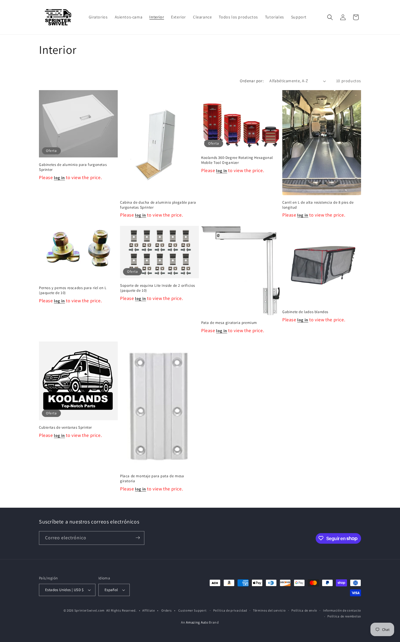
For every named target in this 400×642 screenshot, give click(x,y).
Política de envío (304, 610)
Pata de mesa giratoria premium (229, 322)
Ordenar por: (252, 80)
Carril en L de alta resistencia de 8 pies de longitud (317, 205)
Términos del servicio (269, 610)
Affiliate (148, 610)
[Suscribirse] (137, 538)
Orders (166, 610)
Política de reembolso (344, 616)
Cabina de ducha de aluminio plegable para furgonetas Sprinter (158, 205)
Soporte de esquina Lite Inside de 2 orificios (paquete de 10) (157, 288)
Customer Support (192, 610)
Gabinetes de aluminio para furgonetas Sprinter (73, 167)
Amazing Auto (197, 622)
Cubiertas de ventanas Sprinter (65, 427)
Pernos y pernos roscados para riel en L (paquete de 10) (72, 290)
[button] (330, 17)
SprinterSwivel (85, 610)
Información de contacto (342, 610)
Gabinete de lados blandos (305, 312)
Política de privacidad (230, 610)
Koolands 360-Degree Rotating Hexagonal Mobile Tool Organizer (237, 160)
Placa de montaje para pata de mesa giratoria (152, 478)
